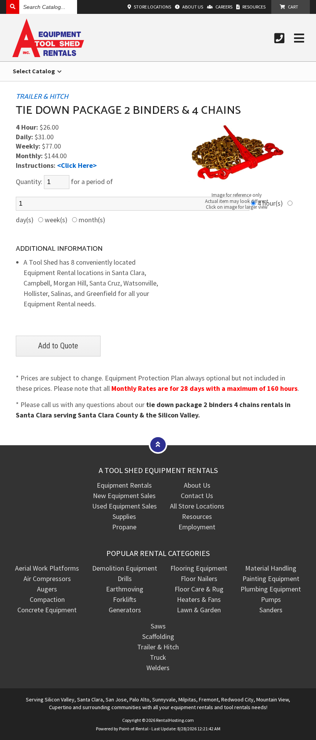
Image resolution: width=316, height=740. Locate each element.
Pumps (271, 599)
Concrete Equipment (47, 609)
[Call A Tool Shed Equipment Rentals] (279, 38)
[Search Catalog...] (12, 7)
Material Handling (270, 568)
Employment (196, 526)
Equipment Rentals (124, 485)
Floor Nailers (199, 578)
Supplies (124, 516)
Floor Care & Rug (199, 589)
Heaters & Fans (199, 599)
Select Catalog (34, 71)
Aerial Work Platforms (47, 568)
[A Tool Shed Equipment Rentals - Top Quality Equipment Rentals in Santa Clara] (48, 54)
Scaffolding (158, 636)
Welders (158, 667)
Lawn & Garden (199, 609)
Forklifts (124, 599)
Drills (125, 578)
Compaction (47, 599)
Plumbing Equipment (270, 589)
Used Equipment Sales (124, 506)
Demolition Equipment (124, 568)
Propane (124, 526)
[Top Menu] (158, 444)
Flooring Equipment (198, 568)
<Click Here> (77, 165)
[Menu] (299, 38)
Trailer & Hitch (158, 646)
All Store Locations (197, 506)
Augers (47, 589)
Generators (125, 609)
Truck (158, 657)
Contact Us (197, 495)
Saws (158, 626)
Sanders (270, 609)
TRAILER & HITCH (42, 97)
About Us (197, 485)
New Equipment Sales (124, 495)
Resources (197, 516)
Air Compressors (47, 578)
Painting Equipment (270, 578)
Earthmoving (124, 589)
